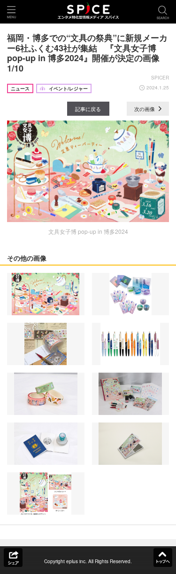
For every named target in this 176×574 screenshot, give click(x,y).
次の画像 (145, 108)
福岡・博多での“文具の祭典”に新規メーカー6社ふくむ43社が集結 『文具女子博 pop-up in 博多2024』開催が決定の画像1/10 (87, 53)
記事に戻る (88, 108)
